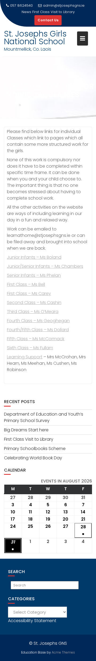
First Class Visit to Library (53, 11)
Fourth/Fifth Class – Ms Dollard (38, 330)
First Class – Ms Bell (26, 284)
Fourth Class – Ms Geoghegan (38, 321)
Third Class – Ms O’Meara (32, 312)
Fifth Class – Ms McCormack (35, 339)
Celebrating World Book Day (33, 458)
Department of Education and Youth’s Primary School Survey (43, 417)
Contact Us (48, 20)
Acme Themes (63, 652)
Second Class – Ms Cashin (34, 302)
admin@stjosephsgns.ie (64, 5)
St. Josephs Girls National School (35, 37)
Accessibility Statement (32, 621)
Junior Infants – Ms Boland (34, 257)
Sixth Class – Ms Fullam (30, 348)
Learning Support (24, 357)
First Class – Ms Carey (29, 293)
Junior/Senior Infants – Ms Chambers (45, 266)
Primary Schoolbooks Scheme (35, 448)
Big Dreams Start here (26, 430)
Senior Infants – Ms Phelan (34, 275)
